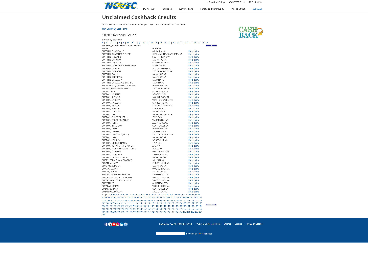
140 (144, 206)
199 (180, 211)
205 (104, 214)
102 (192, 200)
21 (156, 194)
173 (176, 209)
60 (169, 197)
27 (173, 194)
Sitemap (227, 223)
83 (135, 200)
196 (168, 211)
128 (196, 203)
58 (163, 197)
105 (104, 203)
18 (147, 194)
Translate (207, 233)
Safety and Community (212, 8)
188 (136, 211)
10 (124, 194)
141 (148, 206)
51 (143, 197)
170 (164, 209)
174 (180, 209)
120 (164, 203)
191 (148, 211)
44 (123, 197)
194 (160, 211)
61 (172, 197)
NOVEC (238, 2)
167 (152, 209)
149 (180, 206)
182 (112, 211)
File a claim (193, 51)
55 (155, 197)
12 (130, 194)
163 (136, 209)
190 (144, 211)
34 (193, 194)
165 (144, 209)
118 (156, 203)
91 (158, 200)
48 (135, 197)
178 (196, 209)
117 (152, 203)
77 (117, 200)
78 (120, 200)
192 (152, 211)
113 (136, 203)
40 (112, 197)
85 (140, 200)
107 (112, 203)
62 (175, 197)
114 (140, 203)
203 (196, 211)
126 (188, 203)
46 (129, 197)
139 (140, 206)
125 (184, 203)
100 (184, 200)
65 (184, 197)
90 (155, 200)
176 (188, 209)
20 (153, 194)
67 (189, 197)
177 (192, 209)
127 (192, 203)
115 (144, 203)
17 (144, 194)
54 (152, 197)
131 (108, 206)
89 (152, 200)
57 (161, 197)
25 (167, 194)
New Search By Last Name (114, 28)
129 (200, 203)
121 (168, 203)
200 (184, 211)
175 (184, 209)
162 (132, 209)
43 (120, 197)
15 (138, 194)
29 (179, 194)
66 (186, 197)
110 (124, 203)
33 (190, 194)
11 (127, 194)
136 (128, 206)
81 (129, 200)
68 (192, 197)
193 (156, 211)
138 (136, 206)
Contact (256, 2)
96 (172, 200)
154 (200, 206)
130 (104, 206)
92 (161, 200)
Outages (167, 8)
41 (115, 197)
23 (161, 194)
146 (168, 206)
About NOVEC (238, 8)
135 (124, 206)
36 (199, 194)
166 (148, 209)
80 (126, 200)
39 (109, 197)
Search (258, 9)
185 (124, 211)
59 (166, 197)
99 (181, 200)
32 (187, 194)
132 (112, 206)
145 (164, 206)
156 (108, 209)
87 (146, 200)
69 (195, 197)
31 (184, 194)
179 (200, 209)
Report (216, 2)
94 (166, 200)
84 (138, 200)
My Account (149, 8)
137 (132, 206)
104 (200, 200)
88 (149, 200)
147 (172, 206)
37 (103, 197)
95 (169, 200)
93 (163, 200)
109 (120, 203)
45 (126, 197)
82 (132, 200)
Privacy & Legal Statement (208, 223)
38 (106, 197)
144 (160, 206)
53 (149, 197)
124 (180, 203)
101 (188, 200)
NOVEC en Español (254, 223)
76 (115, 200)
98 (178, 200)
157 (112, 209)
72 (103, 200)
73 (106, 200)
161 (128, 209)
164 (140, 209)
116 (148, 203)
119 (160, 203)
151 (188, 206)
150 (184, 206)
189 (140, 211)
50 (140, 197)
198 (176, 211)
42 (117, 197)
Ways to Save (186, 8)
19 (150, 194)
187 (132, 211)
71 (201, 197)
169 (160, 209)
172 (172, 209)
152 (192, 206)
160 (124, 209)
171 (168, 209)
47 (132, 197)
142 (152, 206)
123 (176, 203)
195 (164, 211)
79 (123, 200)
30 (181, 194)
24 (164, 194)
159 (120, 209)
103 (196, 200)
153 (196, 206)
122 (172, 203)
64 (181, 197)
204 (200, 211)
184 (120, 211)
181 (108, 211)
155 (104, 209)
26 (170, 194)
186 (128, 211)
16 (141, 194)
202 (192, 211)
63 (178, 197)
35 (196, 194)
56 (158, 197)
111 (128, 203)
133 (116, 206)
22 (158, 194)
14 (135, 194)
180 (104, 211)
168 (156, 209)
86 (143, 200)
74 (109, 200)
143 (156, 206)
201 (188, 211)
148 (176, 206)
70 (198, 197)
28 (176, 194)
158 (116, 209)
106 (108, 203)
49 (138, 197)
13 (133, 194)
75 (112, 200)
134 (120, 206)
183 (116, 211)
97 (175, 200)
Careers (238, 223)
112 (132, 203)
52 (146, 197)
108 (116, 203)
